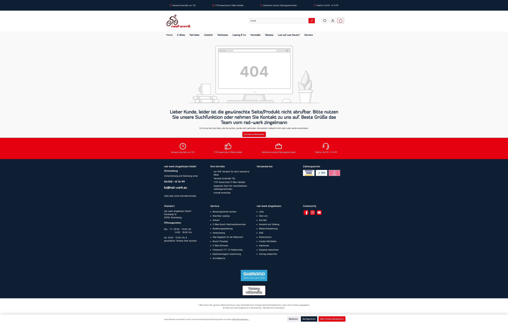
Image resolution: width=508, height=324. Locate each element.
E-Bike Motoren (220, 245)
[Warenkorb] (340, 20)
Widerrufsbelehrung (268, 228)
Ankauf (216, 220)
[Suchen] (312, 20)
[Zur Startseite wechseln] (178, 21)
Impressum (264, 245)
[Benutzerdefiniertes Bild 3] (334, 173)
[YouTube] (319, 212)
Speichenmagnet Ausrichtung (227, 254)
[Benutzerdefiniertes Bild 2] (321, 173)
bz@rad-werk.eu (175, 187)
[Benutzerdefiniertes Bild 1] (308, 173)
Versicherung (219, 232)
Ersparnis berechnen (269, 249)
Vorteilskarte (219, 258)
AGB (261, 232)
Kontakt (263, 220)
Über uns (263, 216)
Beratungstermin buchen (224, 211)
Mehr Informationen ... (240, 319)
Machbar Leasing (221, 216)
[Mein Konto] (332, 20)
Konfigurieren (309, 319)
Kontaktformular (188, 196)
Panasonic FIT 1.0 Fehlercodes (228, 249)
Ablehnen (293, 319)
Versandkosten (247, 305)
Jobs (261, 211)
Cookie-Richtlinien (267, 241)
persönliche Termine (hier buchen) (180, 240)
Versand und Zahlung (269, 224)
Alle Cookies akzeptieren (332, 319)
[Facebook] (306, 212)
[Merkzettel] (324, 20)
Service (214, 206)
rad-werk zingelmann (269, 206)
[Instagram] (313, 212)
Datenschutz (265, 237)
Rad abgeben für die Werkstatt (228, 237)
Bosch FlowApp (220, 241)
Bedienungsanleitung (223, 228)
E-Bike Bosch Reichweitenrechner (229, 224)
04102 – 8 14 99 (174, 181)
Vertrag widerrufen (268, 254)
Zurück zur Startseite (254, 134)
